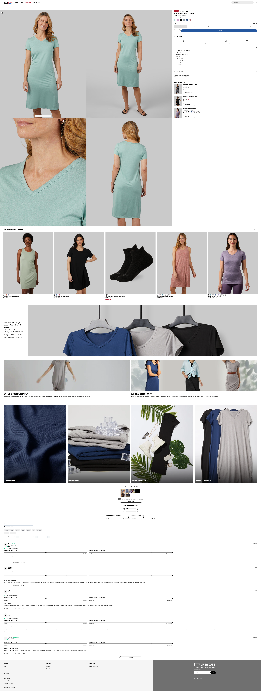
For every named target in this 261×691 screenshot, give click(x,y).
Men (22, 2)
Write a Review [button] (131, 501)
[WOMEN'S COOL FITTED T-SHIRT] (178, 113)
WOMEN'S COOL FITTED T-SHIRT (189, 108)
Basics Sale (28, 2)
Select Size (187, 92)
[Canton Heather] (175, 20)
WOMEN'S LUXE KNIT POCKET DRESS (190, 84)
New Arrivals (37, 2)
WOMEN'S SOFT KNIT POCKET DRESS (190, 96)
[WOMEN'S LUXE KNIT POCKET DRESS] (178, 89)
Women (16, 2)
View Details (185, 89)
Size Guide (255, 23)
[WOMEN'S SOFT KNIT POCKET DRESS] (178, 101)
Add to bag (219, 30)
